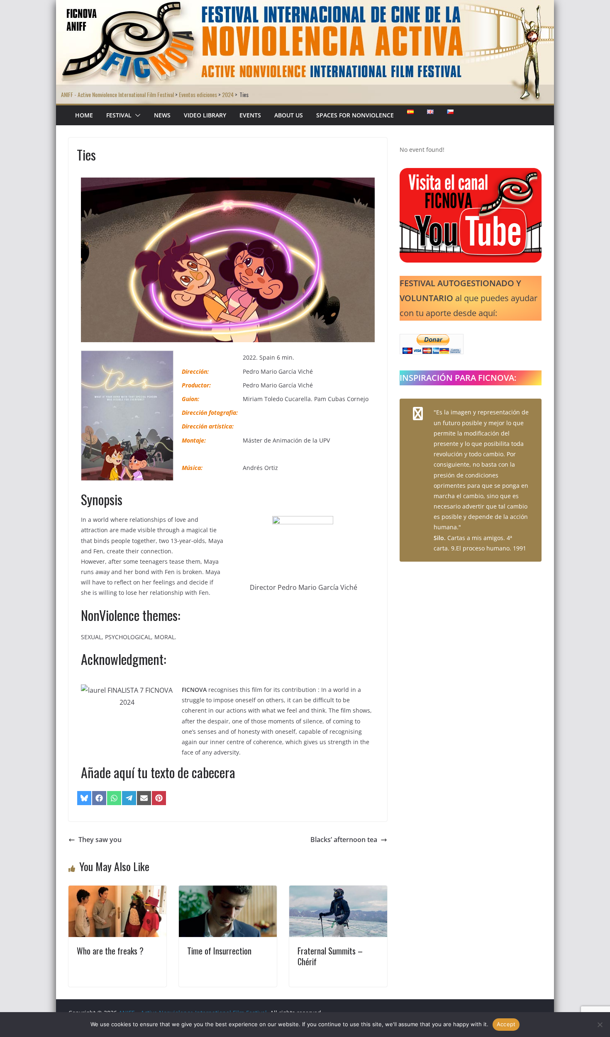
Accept (506, 1024)
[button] (136, 115)
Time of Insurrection (219, 950)
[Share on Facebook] (99, 798)
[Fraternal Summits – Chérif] (338, 891)
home (84, 115)
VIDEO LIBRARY (205, 115)
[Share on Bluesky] (84, 798)
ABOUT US (288, 115)
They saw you (100, 839)
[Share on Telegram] (129, 798)
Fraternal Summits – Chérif (330, 956)
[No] (599, 1024)
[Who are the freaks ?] (117, 891)
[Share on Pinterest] (158, 798)
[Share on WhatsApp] (114, 798)
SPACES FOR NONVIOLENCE (355, 115)
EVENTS (250, 115)
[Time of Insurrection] (228, 891)
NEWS (162, 115)
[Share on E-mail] (144, 798)
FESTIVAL (119, 115)
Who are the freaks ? (110, 950)
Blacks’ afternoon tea (343, 839)
